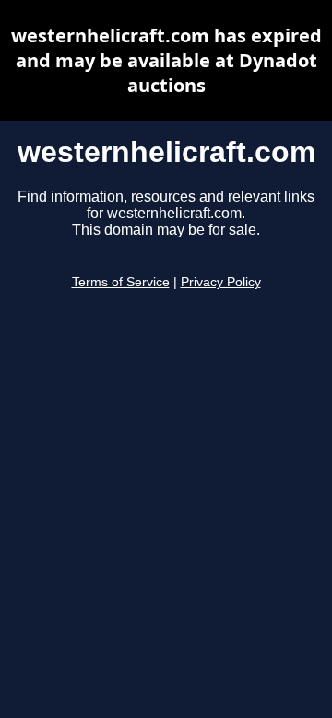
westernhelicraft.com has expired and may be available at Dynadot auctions (166, 60)
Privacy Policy (221, 282)
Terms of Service (121, 282)
